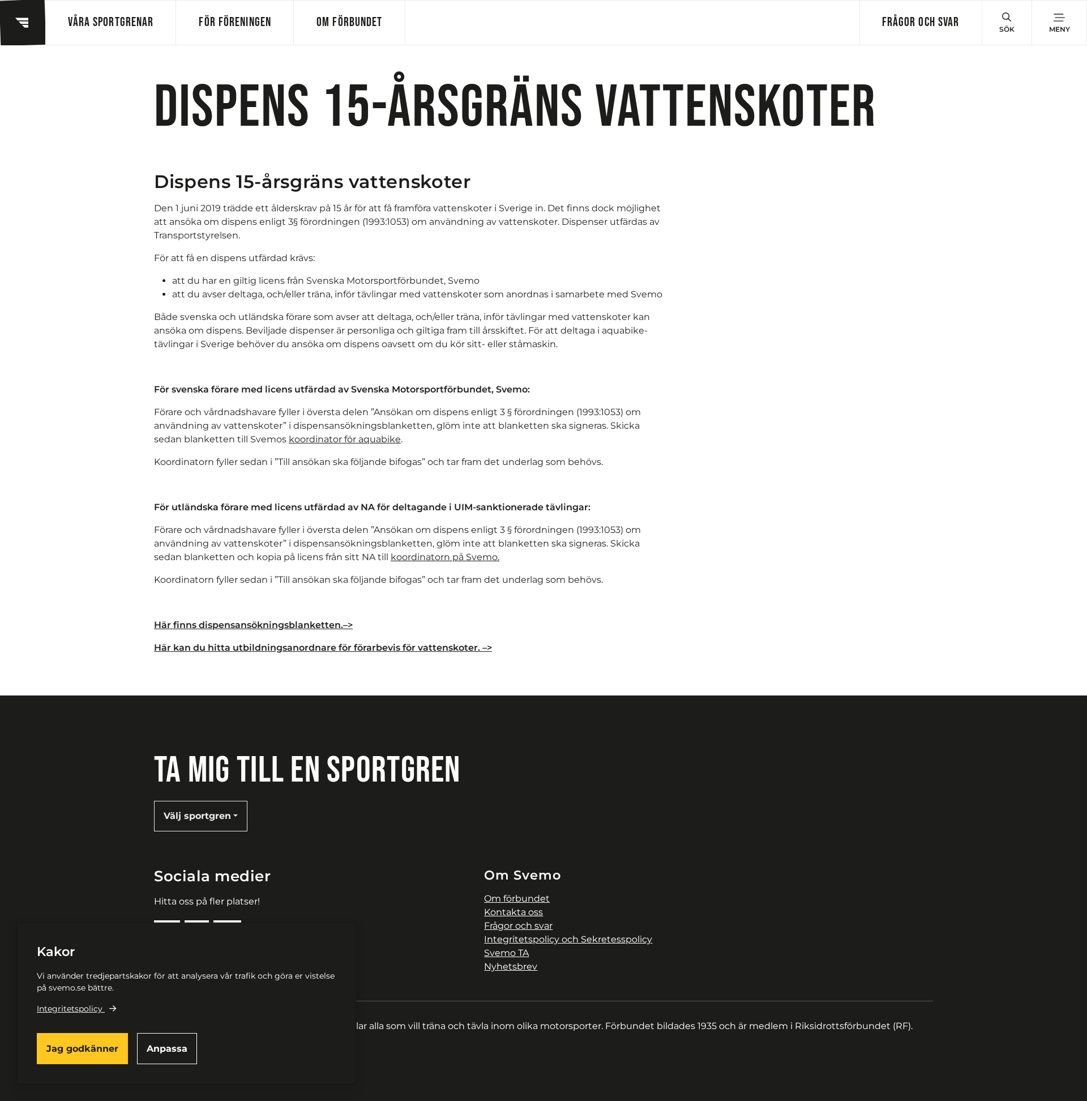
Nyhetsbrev (510, 966)
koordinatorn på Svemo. (445, 557)
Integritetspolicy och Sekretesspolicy (568, 939)
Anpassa (167, 1048)
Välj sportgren (197, 815)
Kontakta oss (513, 912)
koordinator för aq (329, 439)
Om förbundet (349, 22)
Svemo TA (506, 953)
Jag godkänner (82, 1048)
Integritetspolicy (69, 1009)
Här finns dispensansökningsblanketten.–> (253, 625)
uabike (385, 439)
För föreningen (235, 22)
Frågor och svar (921, 22)
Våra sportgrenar (110, 22)
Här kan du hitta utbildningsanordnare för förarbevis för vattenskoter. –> (323, 647)
